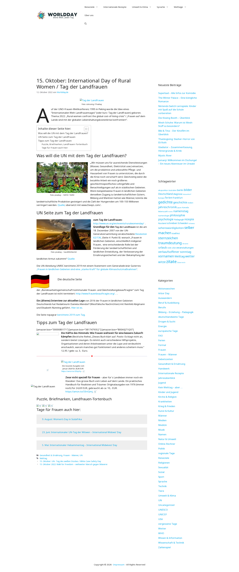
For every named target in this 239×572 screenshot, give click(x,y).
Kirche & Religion (167, 396)
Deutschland (165, 194)
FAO (160, 335)
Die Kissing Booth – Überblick (174, 117)
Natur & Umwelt (167, 439)
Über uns (89, 15)
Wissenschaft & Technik (171, 542)
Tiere (161, 490)
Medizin (162, 425)
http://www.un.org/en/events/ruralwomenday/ (119, 223)
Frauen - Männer (70, 455)
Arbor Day (163, 293)
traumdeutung (170, 243)
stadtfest (176, 233)
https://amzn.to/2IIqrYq (71, 371)
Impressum (118, 564)
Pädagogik (179, 219)
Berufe (162, 307)
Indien (190, 202)
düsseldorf (187, 194)
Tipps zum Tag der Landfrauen (55, 140)
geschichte (180, 202)
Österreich (181, 262)
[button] (85, 23)
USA (169, 247)
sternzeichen (168, 238)
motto (170, 212)
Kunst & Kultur (166, 410)
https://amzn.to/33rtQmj (79, 391)
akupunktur (163, 190)
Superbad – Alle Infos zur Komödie (177, 93)
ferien (168, 197)
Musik (161, 429)
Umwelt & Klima (140, 7)
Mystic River (165, 155)
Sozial (161, 472)
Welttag (43, 458)
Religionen (164, 462)
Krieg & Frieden (166, 406)
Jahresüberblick (166, 378)
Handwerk (164, 368)
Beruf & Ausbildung (168, 302)
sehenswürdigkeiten (171, 228)
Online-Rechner (166, 443)
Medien (162, 420)
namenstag (180, 211)
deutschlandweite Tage (171, 316)
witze (162, 262)
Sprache (161, 7)
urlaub (162, 247)
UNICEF (162, 514)
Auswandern (165, 298)
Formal (162, 345)
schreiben (172, 223)
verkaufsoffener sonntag (174, 252)
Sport (161, 476)
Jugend (162, 382)
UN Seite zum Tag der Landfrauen (56, 137)
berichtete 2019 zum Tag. (71, 314)
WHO (161, 533)
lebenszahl (163, 211)
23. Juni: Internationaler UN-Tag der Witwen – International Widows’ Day (81, 432)
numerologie (163, 215)
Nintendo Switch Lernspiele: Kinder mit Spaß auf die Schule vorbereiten (177, 109)
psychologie (165, 219)
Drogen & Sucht (166, 321)
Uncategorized (166, 505)
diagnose (177, 194)
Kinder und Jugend (168, 392)
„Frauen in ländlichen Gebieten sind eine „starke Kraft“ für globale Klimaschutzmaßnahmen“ (87, 269)
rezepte (189, 219)
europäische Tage (168, 330)
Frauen (162, 349)
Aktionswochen (166, 288)
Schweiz (192, 223)
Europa (161, 198)
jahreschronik (167, 207)
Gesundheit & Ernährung (51, 455)
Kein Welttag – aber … (170, 387)
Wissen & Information (170, 537)
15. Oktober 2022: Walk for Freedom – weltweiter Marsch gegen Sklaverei (73, 464)
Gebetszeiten (165, 359)
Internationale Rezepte (114, 7)
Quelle (61, 205)
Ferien (161, 340)
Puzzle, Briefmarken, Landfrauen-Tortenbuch (65, 144)
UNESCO (163, 509)
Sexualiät (163, 467)
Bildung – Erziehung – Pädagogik (175, 312)
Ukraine (185, 244)
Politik (161, 448)
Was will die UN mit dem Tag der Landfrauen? (63, 133)
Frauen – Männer (167, 354)
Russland (162, 223)
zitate (171, 261)
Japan (179, 207)
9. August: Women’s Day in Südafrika (62, 419)
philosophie (177, 215)
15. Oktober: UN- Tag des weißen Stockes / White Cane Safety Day (70, 461)
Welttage (178, 7)
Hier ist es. (77, 307)
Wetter (162, 528)
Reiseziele (89, 7)
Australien (172, 190)
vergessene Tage (167, 523)
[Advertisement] (119, 51)
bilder (188, 190)
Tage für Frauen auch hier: (55, 147)
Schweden (183, 223)
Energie (162, 326)
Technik (162, 486)
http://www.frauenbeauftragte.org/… (96, 293)
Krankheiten (165, 401)
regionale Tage (166, 453)
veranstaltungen (185, 247)
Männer (162, 415)
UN (81, 455)
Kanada (185, 207)
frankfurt (178, 197)
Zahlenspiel (164, 547)
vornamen (166, 256)
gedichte (165, 202)
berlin (180, 190)
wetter (190, 256)
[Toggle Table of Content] (85, 129)
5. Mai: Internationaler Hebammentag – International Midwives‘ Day (79, 445)
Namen (162, 434)
